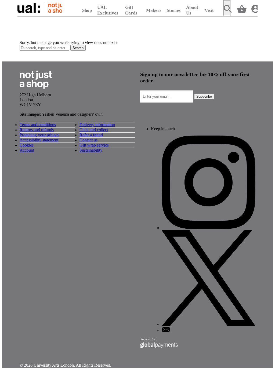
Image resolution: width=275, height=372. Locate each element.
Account (27, 150)
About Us (192, 10)
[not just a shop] (36, 90)
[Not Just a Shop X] (208, 324)
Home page (39, 8)
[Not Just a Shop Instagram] (208, 227)
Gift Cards (131, 10)
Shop (87, 10)
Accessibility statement (39, 140)
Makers (153, 10)
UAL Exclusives (107, 10)
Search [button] (78, 48)
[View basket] (240, 8)
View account (254, 8)
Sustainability (90, 150)
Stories (174, 10)
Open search (226, 8)
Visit (209, 10)
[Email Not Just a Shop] (166, 330)
